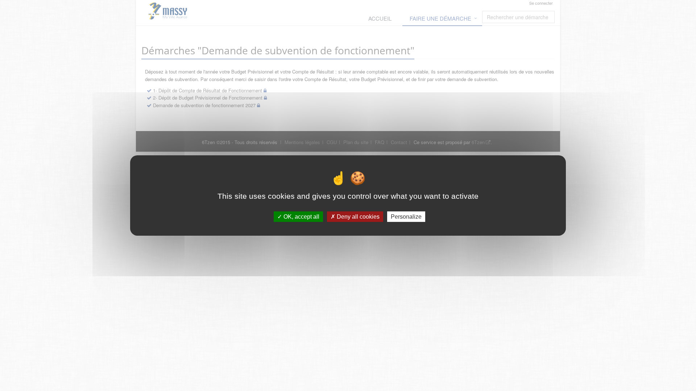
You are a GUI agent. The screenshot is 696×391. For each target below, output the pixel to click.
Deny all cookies (357, 217)
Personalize (406, 217)
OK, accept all (300, 217)
